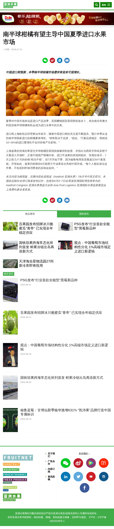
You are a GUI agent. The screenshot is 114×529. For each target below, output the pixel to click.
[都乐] (57, 18)
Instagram (104, 476)
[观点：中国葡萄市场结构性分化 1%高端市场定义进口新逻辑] (65, 245)
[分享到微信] (45, 60)
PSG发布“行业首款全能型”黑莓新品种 (49, 280)
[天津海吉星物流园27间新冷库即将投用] (10, 263)
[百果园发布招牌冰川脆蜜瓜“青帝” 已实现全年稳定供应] (10, 226)
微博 (78, 463)
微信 (65, 463)
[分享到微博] (52, 60)
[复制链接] (59, 60)
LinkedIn (65, 476)
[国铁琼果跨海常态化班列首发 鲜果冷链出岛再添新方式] (10, 245)
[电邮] (67, 60)
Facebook (84, 488)
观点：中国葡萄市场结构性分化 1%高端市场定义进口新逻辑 (92, 247)
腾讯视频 (91, 463)
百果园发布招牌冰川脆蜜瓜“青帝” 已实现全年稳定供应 (36, 228)
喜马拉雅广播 (104, 463)
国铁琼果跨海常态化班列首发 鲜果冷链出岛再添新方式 (36, 247)
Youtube (91, 476)
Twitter (78, 476)
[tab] (30, 214)
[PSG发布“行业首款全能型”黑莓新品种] (65, 226)
